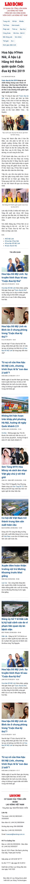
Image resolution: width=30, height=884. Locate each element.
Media (21, 21)
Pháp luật (6, 29)
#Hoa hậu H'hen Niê (12, 241)
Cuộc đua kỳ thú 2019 (9, 80)
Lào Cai (4, 583)
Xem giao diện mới (9, 45)
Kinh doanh (15, 25)
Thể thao (6, 25)
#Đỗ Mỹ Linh (9, 239)
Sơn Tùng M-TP (18, 486)
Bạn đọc (23, 29)
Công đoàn (7, 33)
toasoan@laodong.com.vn (15, 834)
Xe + (12, 41)
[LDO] (15, 263)
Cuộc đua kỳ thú (20, 290)
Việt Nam (7, 536)
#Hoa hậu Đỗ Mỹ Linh (12, 243)
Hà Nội (4, 433)
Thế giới (5, 41)
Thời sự (14, 29)
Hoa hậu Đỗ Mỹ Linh (9, 288)
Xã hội (14, 21)
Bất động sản (7, 37)
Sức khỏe (18, 37)
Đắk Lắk (4, 636)
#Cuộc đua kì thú (11, 246)
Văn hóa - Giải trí (19, 33)
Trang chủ (6, 21)
